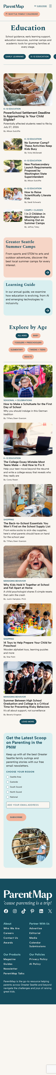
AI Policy (35, 963)
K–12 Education (40, 56)
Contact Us (11, 937)
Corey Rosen (12, 480)
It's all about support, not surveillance (24, 710)
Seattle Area (15, 777)
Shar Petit (11, 657)
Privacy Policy (38, 959)
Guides (8, 963)
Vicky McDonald (35, 153)
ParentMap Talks (14, 973)
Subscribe (42, 6)
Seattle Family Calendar (23, 14)
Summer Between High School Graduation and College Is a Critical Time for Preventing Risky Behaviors (26, 703)
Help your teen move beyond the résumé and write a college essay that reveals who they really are (27, 472)
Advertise (35, 928)
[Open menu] (50, 6)
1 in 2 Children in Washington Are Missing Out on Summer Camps (34, 218)
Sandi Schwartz (34, 202)
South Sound (16, 787)
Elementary (17, 350)
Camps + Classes (33, 210)
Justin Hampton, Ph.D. (16, 599)
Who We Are (12, 928)
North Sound (16, 792)
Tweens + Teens (37, 350)
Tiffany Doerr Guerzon (16, 418)
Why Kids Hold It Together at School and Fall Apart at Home (26, 586)
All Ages (22, 335)
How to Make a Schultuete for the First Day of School (28, 405)
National (14, 797)
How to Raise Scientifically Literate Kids (37, 195)
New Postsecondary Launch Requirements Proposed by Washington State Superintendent (38, 170)
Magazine (10, 959)
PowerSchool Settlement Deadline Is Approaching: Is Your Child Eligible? (27, 116)
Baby (35, 335)
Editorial (34, 933)
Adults (28, 357)
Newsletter (11, 968)
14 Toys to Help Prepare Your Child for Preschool (28, 644)
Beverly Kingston (14, 715)
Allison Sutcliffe (13, 131)
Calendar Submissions (37, 944)
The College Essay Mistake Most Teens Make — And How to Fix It (24, 463)
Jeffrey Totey (33, 227)
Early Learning (15, 56)
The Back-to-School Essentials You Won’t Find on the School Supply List (27, 525)
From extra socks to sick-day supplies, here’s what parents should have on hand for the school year (26, 534)
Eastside (14, 782)
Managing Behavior (15, 581)
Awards (8, 942)
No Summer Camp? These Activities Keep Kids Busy (38, 146)
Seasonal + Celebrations (18, 400)
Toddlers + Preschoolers (28, 342)
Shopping (9, 519)
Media (33, 937)
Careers (9, 933)
